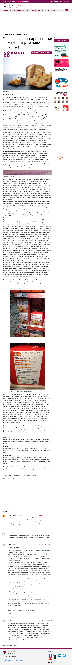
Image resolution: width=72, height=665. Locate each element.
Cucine (47, 10)
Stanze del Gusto (37, 10)
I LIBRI (9, 1)
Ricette (28, 10)
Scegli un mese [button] (61, 40)
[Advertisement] (36, 22)
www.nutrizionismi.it (9, 478)
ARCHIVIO (14, 1)
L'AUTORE (5, 1)
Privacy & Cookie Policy (8, 660)
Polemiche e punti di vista (15, 34)
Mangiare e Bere (19, 10)
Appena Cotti (8, 10)
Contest (53, 10)
